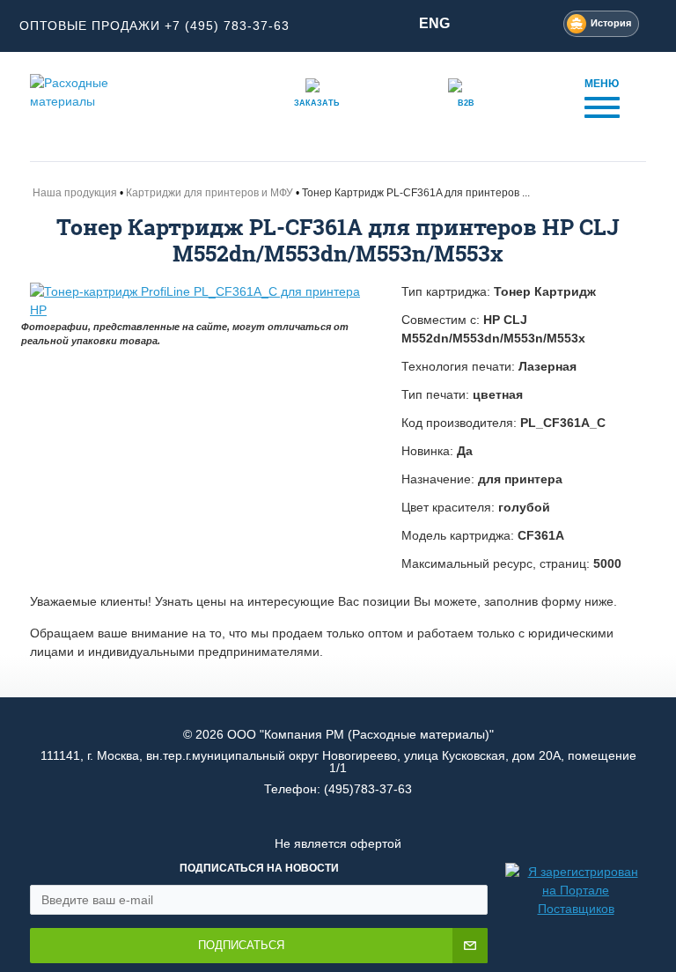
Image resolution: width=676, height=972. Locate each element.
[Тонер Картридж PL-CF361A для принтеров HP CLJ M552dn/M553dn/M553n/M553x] (202, 301)
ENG (434, 23)
